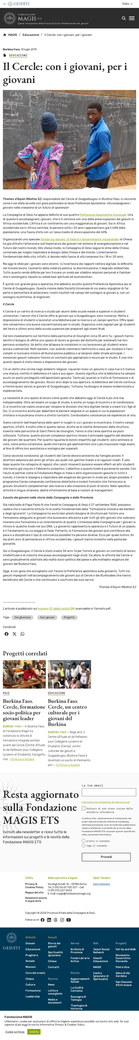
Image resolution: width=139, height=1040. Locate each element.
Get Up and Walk (126, 949)
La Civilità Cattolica (77, 989)
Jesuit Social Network (101, 951)
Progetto (69, 617)
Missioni (31, 967)
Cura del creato (35, 973)
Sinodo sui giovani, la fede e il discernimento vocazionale (79, 239)
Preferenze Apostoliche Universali (103, 215)
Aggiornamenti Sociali (80, 980)
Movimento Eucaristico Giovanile (123, 958)
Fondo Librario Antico (80, 960)
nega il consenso (97, 845)
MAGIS (12, 35)
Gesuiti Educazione (100, 960)
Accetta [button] (34, 1031)
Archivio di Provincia (77, 951)
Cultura (30, 984)
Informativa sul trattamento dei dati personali (106, 802)
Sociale (30, 961)
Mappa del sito (34, 892)
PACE (6, 693)
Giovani (30, 943)
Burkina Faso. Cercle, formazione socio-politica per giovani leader (24, 709)
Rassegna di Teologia (78, 998)
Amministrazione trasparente (36, 899)
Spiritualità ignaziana (55, 954)
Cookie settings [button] (15, 1032)
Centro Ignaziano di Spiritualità (101, 976)
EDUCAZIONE (56, 693)
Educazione (31, 35)
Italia (126, 3)
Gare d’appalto (101, 884)
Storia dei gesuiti (54, 945)
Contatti (53, 967)
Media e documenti (54, 1001)
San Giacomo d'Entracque (124, 983)
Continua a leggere (22, 759)
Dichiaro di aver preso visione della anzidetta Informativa (110, 810)
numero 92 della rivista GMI (56, 608)
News (51, 984)
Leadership (33, 996)
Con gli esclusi (22, 617)
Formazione (33, 990)
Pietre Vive (122, 967)
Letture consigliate (55, 992)
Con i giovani (47, 617)
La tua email (92, 785)
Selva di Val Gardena (123, 975)
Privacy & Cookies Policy (34, 886)
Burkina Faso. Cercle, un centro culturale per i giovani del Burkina (67, 712)
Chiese (30, 978)
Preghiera (32, 955)
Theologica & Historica (79, 1007)
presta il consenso (98, 841)
